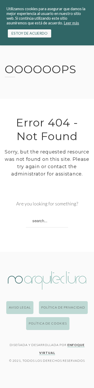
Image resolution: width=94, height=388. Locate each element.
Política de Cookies (48, 323)
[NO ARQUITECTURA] (47, 288)
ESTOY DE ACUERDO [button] (29, 33)
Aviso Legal (20, 307)
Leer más (71, 23)
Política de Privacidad (63, 307)
